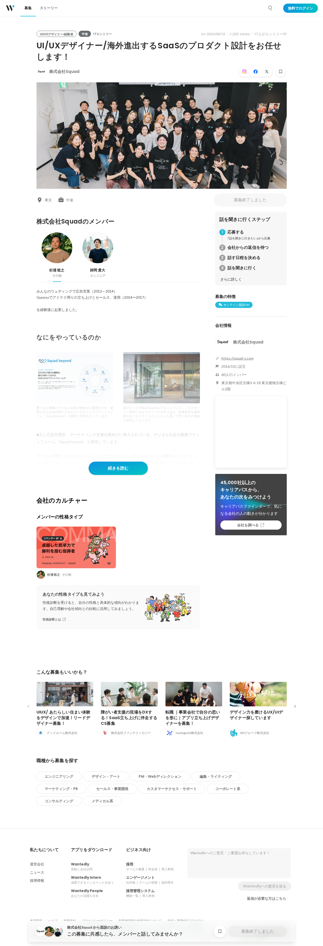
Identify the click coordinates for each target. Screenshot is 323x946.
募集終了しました (250, 200)
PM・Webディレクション (160, 776)
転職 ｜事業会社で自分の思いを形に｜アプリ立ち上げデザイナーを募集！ (192, 717)
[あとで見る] (281, 71)
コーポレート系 (227, 788)
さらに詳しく (231, 279)
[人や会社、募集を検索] (270, 8)
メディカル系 (102, 801)
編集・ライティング (216, 776)
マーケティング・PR (61, 788)
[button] (44, 850)
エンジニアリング (59, 776)
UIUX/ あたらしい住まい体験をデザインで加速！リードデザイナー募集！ (64, 717)
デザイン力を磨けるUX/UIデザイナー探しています (256, 715)
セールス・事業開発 (112, 788)
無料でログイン (300, 8)
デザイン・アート (106, 776)
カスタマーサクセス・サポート (172, 788)
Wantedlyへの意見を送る (264, 886)
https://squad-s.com (237, 358)
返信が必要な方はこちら (266, 898)
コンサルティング (59, 801)
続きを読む (118, 468)
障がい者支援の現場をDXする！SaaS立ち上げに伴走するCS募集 (129, 717)
